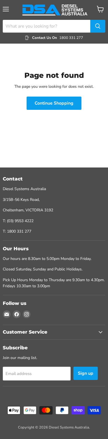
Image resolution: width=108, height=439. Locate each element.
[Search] (97, 26)
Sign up (85, 373)
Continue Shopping (54, 103)
